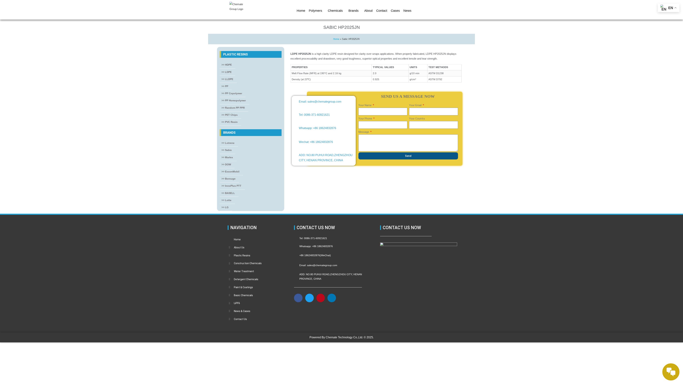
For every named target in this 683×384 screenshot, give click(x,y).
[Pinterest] (320, 298)
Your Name (365, 105)
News (407, 10)
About (368, 10)
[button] (298, 310)
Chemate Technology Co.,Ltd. (344, 337)
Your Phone (365, 118)
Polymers (315, 10)
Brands (353, 10)
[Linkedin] (331, 298)
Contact (381, 10)
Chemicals (335, 10)
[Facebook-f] (298, 298)
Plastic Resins (235, 54)
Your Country (417, 118)
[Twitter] (309, 298)
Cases (395, 10)
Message (364, 132)
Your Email (415, 105)
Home (301, 10)
